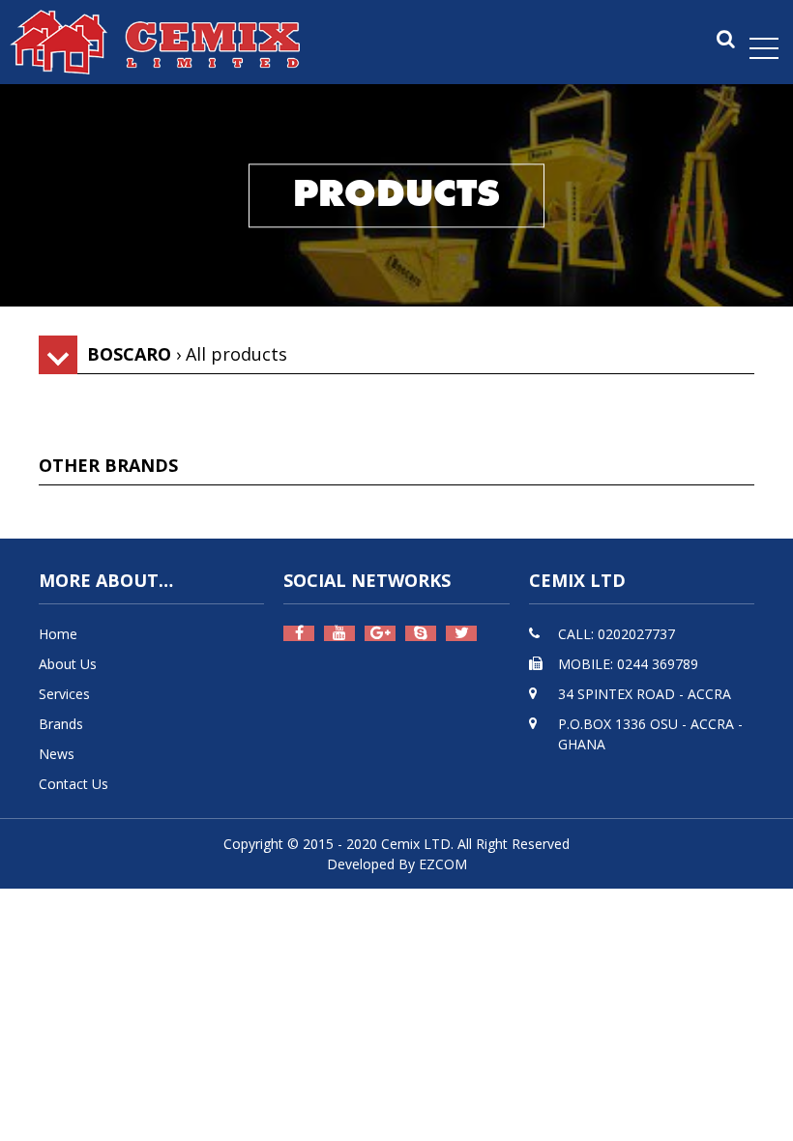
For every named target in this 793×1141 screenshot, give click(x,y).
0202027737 (636, 634)
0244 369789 (657, 664)
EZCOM (443, 864)
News (56, 754)
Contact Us (73, 784)
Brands (61, 724)
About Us (68, 664)
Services (64, 694)
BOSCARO (129, 354)
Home (58, 634)
